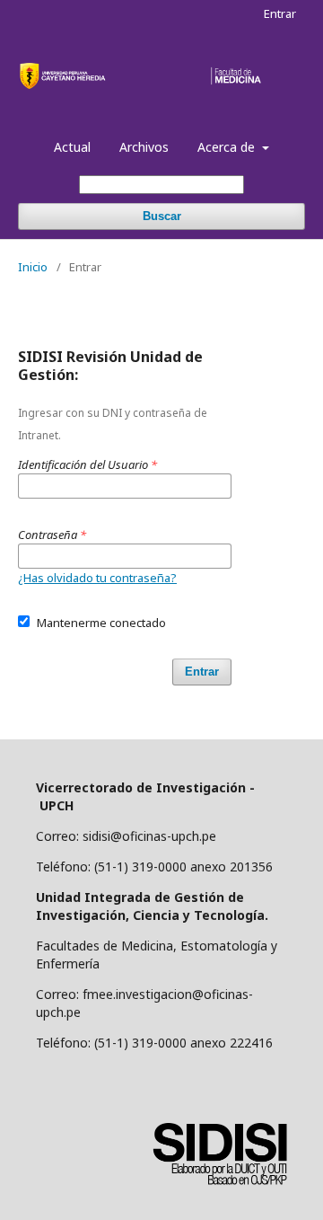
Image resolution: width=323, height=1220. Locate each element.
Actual (72, 146)
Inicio (33, 267)
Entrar (280, 13)
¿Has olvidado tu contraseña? (97, 578)
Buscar (162, 216)
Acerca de (227, 146)
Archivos (144, 146)
